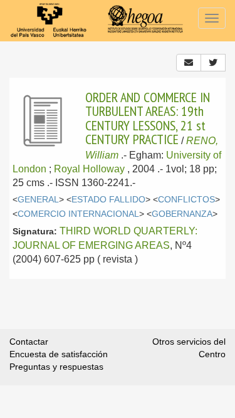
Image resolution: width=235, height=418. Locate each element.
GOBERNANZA (182, 214)
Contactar (28, 342)
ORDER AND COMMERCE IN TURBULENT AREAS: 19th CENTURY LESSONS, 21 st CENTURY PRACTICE (147, 118)
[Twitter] (213, 62)
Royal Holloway (89, 169)
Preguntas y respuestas (56, 367)
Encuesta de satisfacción (58, 354)
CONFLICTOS (186, 199)
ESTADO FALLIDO (108, 199)
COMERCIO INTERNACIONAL (78, 214)
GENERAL (38, 199)
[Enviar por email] (188, 62)
